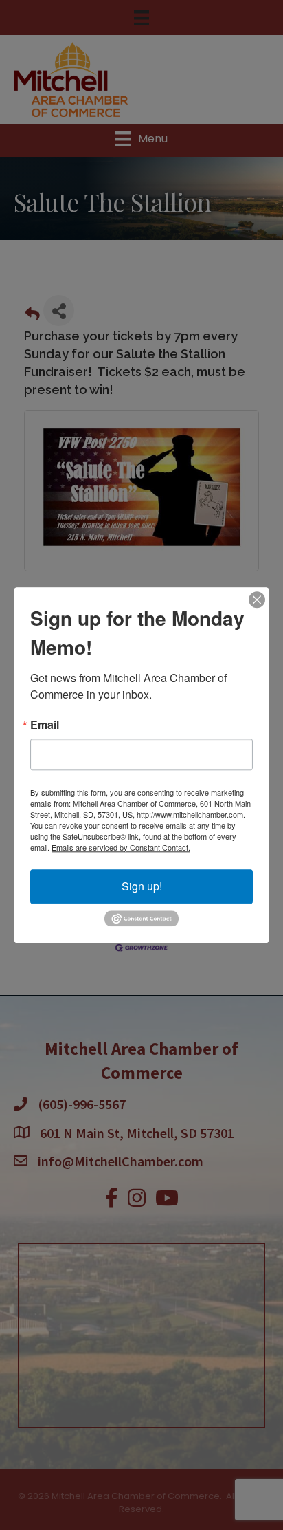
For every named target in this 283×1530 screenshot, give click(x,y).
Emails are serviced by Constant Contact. (121, 847)
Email (44, 724)
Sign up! (142, 886)
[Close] (257, 599)
